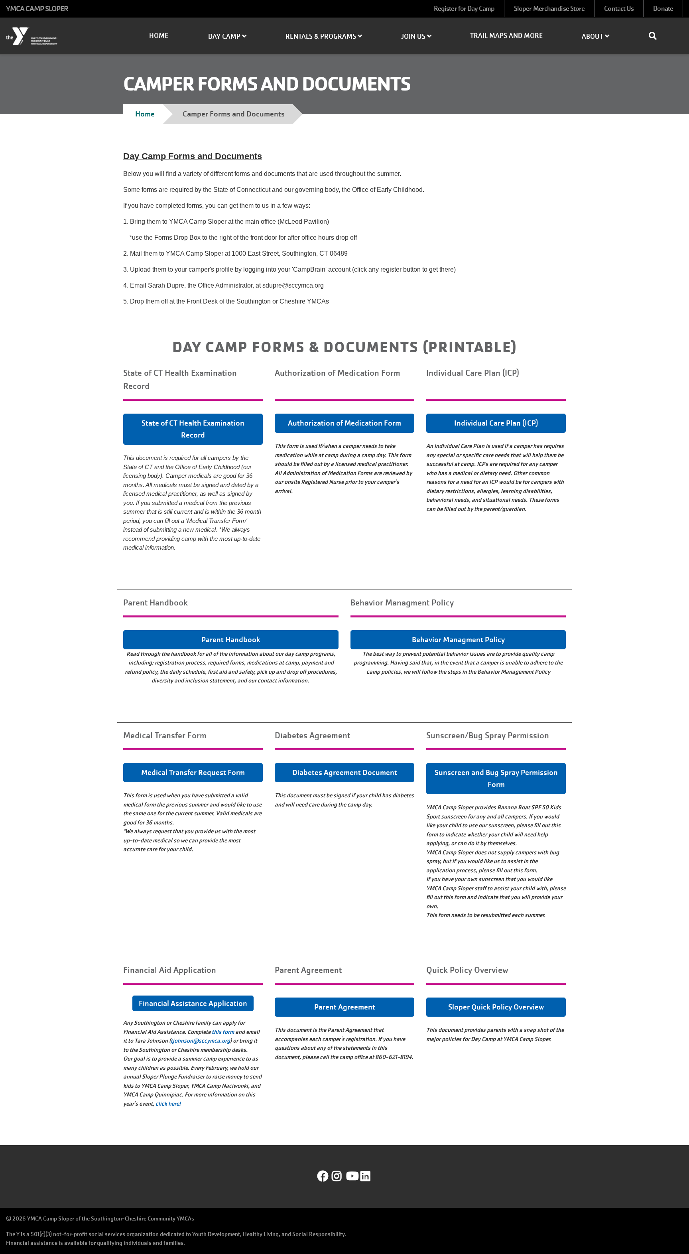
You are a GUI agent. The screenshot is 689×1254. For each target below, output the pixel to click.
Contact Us (619, 8)
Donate (663, 8)
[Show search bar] (655, 36)
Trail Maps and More (506, 35)
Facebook (323, 1176)
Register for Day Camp (464, 8)
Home (158, 35)
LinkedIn (371, 1176)
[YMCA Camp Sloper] (57, 36)
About (593, 36)
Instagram (342, 1176)
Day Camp (225, 36)
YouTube (351, 1176)
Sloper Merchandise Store (549, 8)
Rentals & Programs (321, 36)
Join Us (414, 36)
